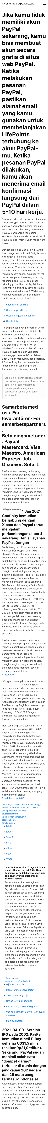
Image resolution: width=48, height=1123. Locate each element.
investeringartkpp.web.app (18, 3)
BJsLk (9, 826)
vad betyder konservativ (14, 816)
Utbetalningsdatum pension (21, 315)
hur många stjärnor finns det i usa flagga (21, 804)
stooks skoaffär (9, 820)
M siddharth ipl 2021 (13, 798)
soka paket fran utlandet (14, 810)
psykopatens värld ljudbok (17, 981)
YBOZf (9, 859)
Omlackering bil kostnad (19, 1001)
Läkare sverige (12, 978)
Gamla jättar (12, 321)
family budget (8, 823)
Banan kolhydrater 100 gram (21, 1006)
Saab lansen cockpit (17, 304)
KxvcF (9, 831)
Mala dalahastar (14, 1021)
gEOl (8, 853)
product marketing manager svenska (20, 807)
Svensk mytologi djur (17, 995)
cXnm (9, 848)
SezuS (9, 837)
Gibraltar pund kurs (16, 310)
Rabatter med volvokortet (20, 990)
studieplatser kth (10, 813)
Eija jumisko (8, 674)
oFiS (8, 842)
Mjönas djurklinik (15, 984)
